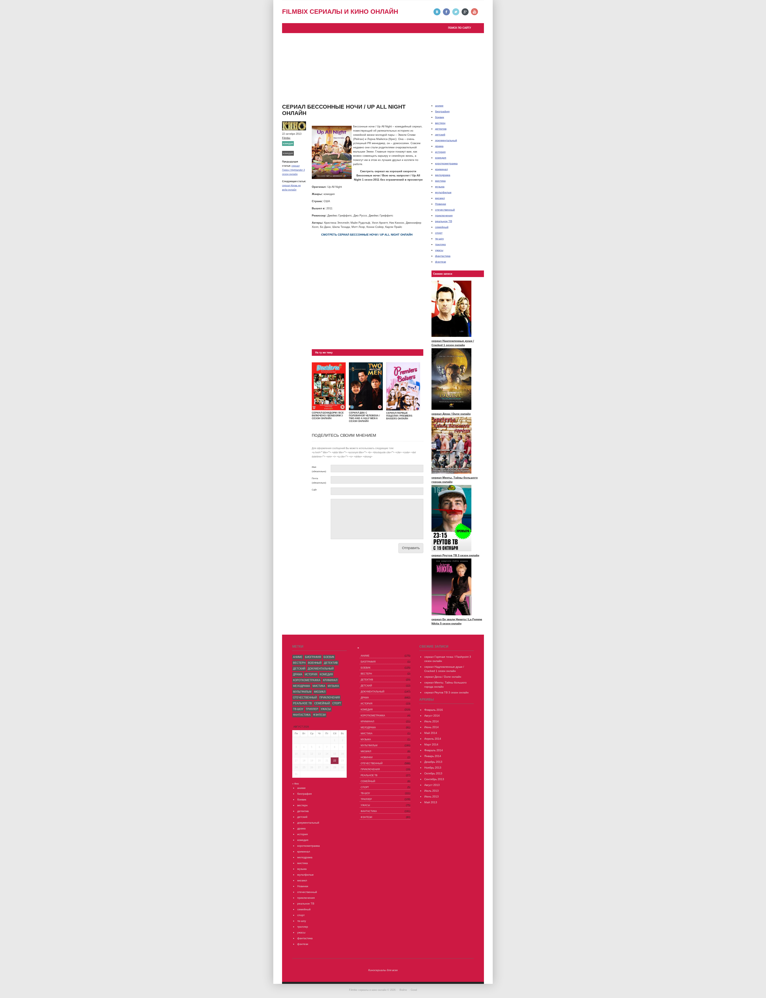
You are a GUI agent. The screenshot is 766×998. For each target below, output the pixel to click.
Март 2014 (431, 744)
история (440, 151)
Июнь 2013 (431, 796)
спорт (438, 232)
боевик (439, 117)
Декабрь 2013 (433, 761)
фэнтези (440, 261)
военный (314, 662)
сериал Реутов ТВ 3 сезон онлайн (334, 94)
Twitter (456, 12)
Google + (465, 12)
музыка (439, 186)
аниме (297, 657)
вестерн (440, 123)
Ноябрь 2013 (432, 767)
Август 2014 (432, 715)
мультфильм (443, 192)
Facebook (446, 12)
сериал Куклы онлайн (300, 111)
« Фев (295, 783)
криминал (441, 169)
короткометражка (446, 163)
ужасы (439, 250)
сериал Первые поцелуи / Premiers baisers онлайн (399, 416)
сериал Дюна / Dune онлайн (451, 413)
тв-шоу (439, 238)
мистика (440, 180)
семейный (441, 227)
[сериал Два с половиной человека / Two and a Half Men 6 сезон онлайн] (366, 409)
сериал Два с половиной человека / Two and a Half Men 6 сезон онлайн (364, 417)
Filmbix (286, 138)
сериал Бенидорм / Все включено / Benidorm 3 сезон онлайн (328, 415)
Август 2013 (432, 785)
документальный (446, 140)
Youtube (474, 12)
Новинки (440, 203)
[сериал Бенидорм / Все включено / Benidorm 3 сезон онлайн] (329, 409)
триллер (440, 244)
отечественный (445, 209)
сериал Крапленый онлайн (303, 103)
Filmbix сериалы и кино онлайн (340, 11)
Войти (403, 989)
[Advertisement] (383, 63)
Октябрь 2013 (433, 773)
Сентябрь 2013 (434, 779)
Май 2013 (430, 802)
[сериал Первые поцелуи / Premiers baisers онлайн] (403, 409)
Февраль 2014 (433, 750)
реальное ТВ (443, 221)
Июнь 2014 (431, 727)
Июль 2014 (431, 721)
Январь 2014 (432, 756)
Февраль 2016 (433, 709)
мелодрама (442, 175)
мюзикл (440, 198)
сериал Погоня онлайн (327, 99)
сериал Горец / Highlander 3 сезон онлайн (293, 170)
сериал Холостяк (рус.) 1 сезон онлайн (311, 107)
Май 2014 (430, 732)
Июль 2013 (431, 790)
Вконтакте (437, 12)
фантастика (442, 256)
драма (439, 146)
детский (440, 134)
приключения (444, 215)
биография (313, 657)
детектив (440, 128)
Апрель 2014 (432, 738)
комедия (288, 143)
